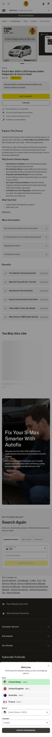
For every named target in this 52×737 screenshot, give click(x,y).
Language (5, 718)
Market (4, 708)
